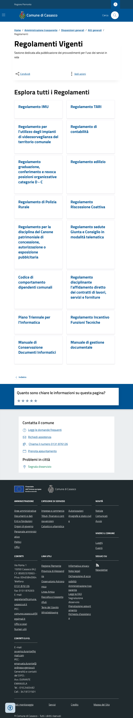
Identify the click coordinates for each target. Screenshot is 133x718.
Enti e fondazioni (23, 521)
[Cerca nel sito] (113, 15)
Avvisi (99, 521)
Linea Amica (47, 592)
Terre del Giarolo (50, 607)
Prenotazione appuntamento (79, 608)
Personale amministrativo (25, 534)
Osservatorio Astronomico (52, 583)
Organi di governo (23, 526)
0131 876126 (22, 586)
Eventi (99, 548)
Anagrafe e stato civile (79, 518)
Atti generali (95, 30)
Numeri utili (20, 629)
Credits (74, 705)
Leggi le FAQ (75, 594)
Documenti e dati (23, 516)
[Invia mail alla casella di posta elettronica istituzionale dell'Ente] (25, 602)
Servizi (52, 705)
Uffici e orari (20, 624)
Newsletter (102, 570)
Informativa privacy (78, 566)
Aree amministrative (25, 511)
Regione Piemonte (22, 4)
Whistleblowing (49, 612)
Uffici (17, 547)
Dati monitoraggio (23, 705)
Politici (17, 542)
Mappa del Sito (102, 705)
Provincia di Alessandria (52, 573)
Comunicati (102, 516)
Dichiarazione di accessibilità (79, 578)
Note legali (74, 571)
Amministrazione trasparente (40, 30)
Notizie (99, 511)
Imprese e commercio (52, 511)
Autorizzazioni (75, 511)
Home (17, 30)
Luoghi (99, 543)
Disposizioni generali (72, 30)
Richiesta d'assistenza (79, 616)
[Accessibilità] (10, 707)
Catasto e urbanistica (52, 526)
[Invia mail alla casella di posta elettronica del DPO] (25, 653)
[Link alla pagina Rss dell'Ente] (97, 565)
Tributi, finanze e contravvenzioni (52, 518)
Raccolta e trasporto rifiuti (52, 599)
